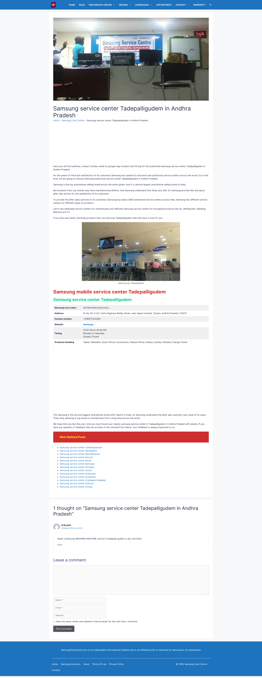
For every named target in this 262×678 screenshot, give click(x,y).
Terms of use (99, 664)
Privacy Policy (116, 664)
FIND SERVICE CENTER (100, 5)
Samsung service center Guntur (76, 470)
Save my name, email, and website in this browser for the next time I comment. (97, 621)
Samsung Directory (71, 664)
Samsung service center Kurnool (76, 457)
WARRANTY (199, 5)
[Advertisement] (131, 145)
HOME (72, 5)
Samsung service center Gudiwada (78, 473)
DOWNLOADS (142, 5)
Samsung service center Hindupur (77, 467)
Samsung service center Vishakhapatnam (81, 447)
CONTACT (181, 5)
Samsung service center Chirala (76, 486)
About (86, 664)
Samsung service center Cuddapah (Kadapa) (83, 480)
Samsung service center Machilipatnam (80, 454)
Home (56, 120)
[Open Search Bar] (210, 5)
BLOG (82, 5)
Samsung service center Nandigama (78, 450)
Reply (59, 545)
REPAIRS (123, 5)
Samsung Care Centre (73, 120)
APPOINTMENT (164, 5)
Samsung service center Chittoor (77, 483)
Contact (56, 670)
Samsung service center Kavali (75, 460)
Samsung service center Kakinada (77, 463)
